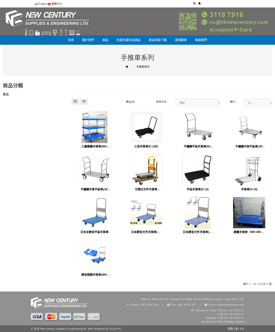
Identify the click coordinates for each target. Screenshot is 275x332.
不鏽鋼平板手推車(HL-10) (198, 146)
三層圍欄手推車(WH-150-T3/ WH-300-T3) (94, 146)
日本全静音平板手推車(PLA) (94, 232)
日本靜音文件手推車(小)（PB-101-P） (198, 232)
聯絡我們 (201, 40)
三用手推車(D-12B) (146, 146)
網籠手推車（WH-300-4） (249, 232)
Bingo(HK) (115, 328)
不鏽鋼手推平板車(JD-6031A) (95, 189)
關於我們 (88, 40)
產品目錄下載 (158, 40)
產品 (105, 40)
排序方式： (162, 101)
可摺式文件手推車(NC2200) (146, 189)
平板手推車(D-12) (198, 189)
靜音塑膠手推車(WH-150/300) (94, 274)
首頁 (71, 40)
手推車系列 (142, 66)
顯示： (234, 101)
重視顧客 (181, 40)
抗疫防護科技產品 (128, 40)
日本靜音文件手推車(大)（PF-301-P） (146, 232)
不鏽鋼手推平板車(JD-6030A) (249, 146)
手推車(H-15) (249, 189)
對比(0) (130, 101)
